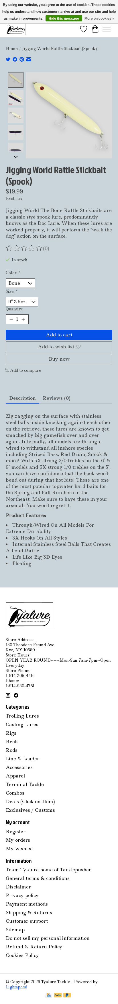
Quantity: (14, 309)
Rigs (11, 733)
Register (15, 831)
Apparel (15, 776)
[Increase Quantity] (23, 319)
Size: (11, 291)
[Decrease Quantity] (11, 319)
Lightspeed (16, 986)
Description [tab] (22, 398)
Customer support (27, 921)
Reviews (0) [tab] (56, 398)
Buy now (59, 359)
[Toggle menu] (106, 29)
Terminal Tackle (25, 784)
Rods (11, 750)
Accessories (19, 767)
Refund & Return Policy (34, 947)
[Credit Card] (48, 996)
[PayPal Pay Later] (67, 996)
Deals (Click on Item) (30, 801)
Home (12, 48)
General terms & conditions (38, 878)
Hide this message (64, 19)
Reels (12, 741)
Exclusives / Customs (30, 810)
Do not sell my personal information (48, 938)
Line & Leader (22, 758)
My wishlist (19, 848)
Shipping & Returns (29, 912)
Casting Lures (22, 724)
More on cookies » (99, 19)
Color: (13, 272)
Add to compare (25, 370)
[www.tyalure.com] (16, 29)
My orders (18, 840)
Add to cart (59, 335)
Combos (15, 793)
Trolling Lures (22, 716)
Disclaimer (18, 887)
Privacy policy (22, 895)
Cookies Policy (22, 955)
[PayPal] (58, 996)
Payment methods (27, 904)
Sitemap (15, 929)
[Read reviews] (24, 248)
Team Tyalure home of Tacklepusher (48, 869)
